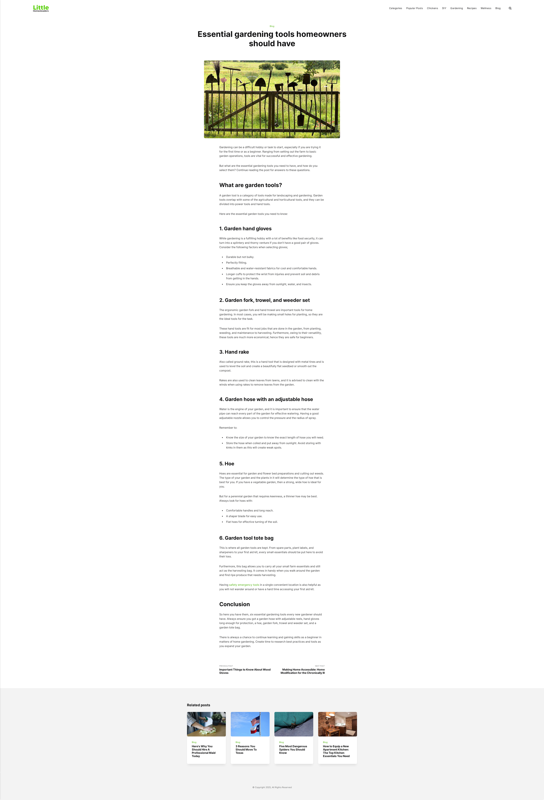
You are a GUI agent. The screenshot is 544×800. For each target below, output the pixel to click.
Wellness (486, 8)
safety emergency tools (243, 584)
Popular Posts (414, 8)
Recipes (472, 8)
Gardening (456, 8)
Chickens (432, 8)
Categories (395, 8)
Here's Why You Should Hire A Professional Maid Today (203, 751)
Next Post (303, 670)
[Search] (510, 8)
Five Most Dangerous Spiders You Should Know (293, 749)
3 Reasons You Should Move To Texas (246, 749)
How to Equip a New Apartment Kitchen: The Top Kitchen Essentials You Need (336, 751)
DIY (444, 8)
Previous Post (245, 670)
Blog (498, 8)
